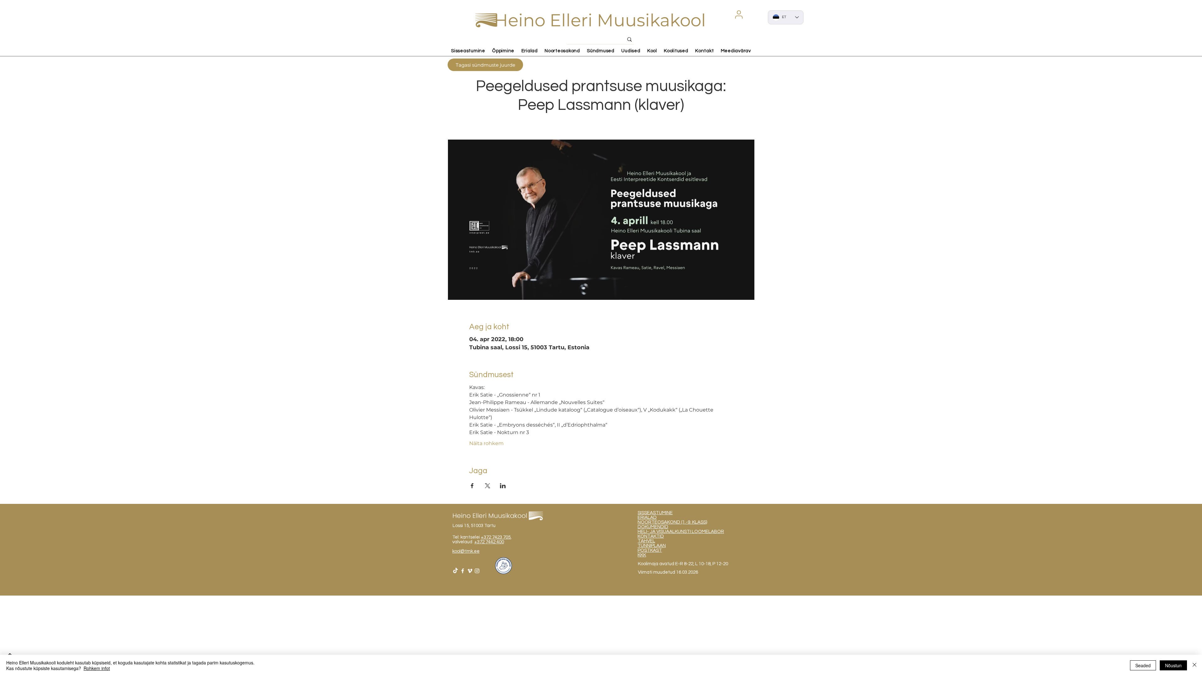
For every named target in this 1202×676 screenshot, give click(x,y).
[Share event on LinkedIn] (503, 485)
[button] (738, 14)
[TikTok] (455, 571)
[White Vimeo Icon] (470, 571)
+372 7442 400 (489, 542)
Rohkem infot (97, 668)
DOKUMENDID (653, 527)
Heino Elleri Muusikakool (600, 20)
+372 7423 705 (496, 537)
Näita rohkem (486, 443)
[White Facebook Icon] (463, 571)
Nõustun (1173, 665)
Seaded (1143, 665)
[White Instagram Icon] (477, 571)
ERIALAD (647, 517)
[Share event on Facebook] (472, 485)
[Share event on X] (488, 485)
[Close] (1194, 665)
